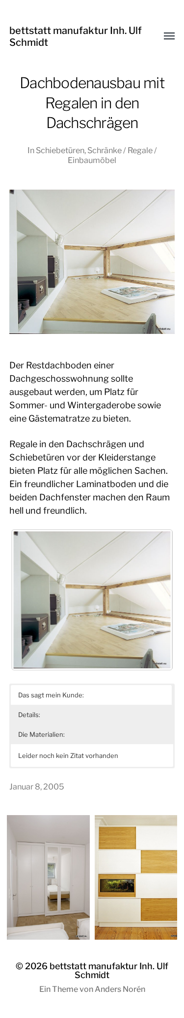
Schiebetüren (60, 150)
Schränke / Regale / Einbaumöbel (112, 155)
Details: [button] (29, 715)
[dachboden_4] (92, 599)
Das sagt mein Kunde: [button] (51, 695)
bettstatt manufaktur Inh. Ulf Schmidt (109, 970)
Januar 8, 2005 (36, 786)
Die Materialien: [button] (41, 734)
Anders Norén (120, 989)
